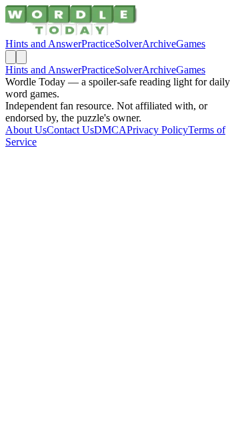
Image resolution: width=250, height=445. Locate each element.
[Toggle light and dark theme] (10, 57)
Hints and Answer (43, 43)
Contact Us (70, 129)
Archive (159, 43)
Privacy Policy (157, 129)
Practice (98, 43)
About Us (26, 129)
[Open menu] (21, 57)
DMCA (110, 129)
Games (190, 43)
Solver (128, 43)
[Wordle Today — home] (71, 31)
